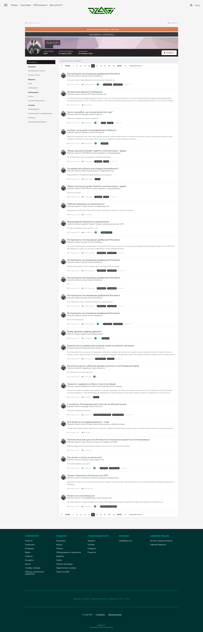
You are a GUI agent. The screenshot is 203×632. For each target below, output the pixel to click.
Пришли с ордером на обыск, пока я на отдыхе (91, 384)
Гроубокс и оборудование (109, 153)
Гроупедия (25, 5)
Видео (28, 552)
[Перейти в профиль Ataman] (63, 75)
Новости (98, 114)
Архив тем (101, 94)
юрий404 (86, 478)
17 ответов (87, 161)
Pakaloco (85, 132)
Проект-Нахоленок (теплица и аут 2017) (87, 475)
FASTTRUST (86, 153)
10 (109, 66)
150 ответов (88, 359)
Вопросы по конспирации (81, 496)
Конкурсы (100, 132)
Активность (32, 62)
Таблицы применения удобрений (34, 573)
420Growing (87, 171)
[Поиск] (191, 5)
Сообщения (32, 88)
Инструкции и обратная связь (112, 424)
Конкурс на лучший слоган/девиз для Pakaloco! (91, 130)
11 (113, 66)
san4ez (84, 76)
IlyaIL (84, 442)
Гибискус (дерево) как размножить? (86, 204)
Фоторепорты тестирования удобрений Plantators (93, 74)
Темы (30, 83)
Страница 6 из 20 (135, 66)
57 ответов (87, 450)
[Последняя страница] (125, 66)
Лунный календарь (64, 564)
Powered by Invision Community (101, 627)
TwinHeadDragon (89, 498)
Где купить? (55, 5)
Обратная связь (115, 615)
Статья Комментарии (36, 100)
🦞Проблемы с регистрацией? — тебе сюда (101, 29)
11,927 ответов (88, 84)
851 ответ (86, 432)
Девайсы (60, 556)
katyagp (85, 114)
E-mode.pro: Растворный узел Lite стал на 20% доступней (96, 404)
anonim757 (86, 94)
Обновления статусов (36, 71)
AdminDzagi (87, 424)
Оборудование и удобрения (68, 552)
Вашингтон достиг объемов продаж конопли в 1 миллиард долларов (103, 366)
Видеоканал (97, 334)
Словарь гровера (32, 568)
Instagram (92, 548)
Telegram (91, 541)
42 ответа (87, 415)
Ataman (70, 76)
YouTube (91, 545)
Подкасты (92, 552)
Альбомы (31, 118)
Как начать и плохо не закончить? (84, 457)
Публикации (39, 5)
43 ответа (87, 468)
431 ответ (87, 397)
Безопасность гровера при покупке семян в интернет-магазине (100, 345)
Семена (59, 548)
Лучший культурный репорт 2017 (109, 224)
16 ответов (87, 214)
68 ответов (87, 143)
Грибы (59, 560)
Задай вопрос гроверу (66, 568)
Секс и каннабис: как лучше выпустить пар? (90, 112)
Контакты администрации (161, 541)
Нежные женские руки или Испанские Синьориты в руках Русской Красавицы (108, 439)
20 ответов (87, 105)
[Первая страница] (61, 66)
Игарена (85, 348)
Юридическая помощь (112, 386)
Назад (67, 66)
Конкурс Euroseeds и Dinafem (105, 442)
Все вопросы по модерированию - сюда (88, 422)
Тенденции (30, 545)
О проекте (100, 615)
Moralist (85, 460)
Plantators (98, 76)
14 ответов (87, 506)
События (29, 556)
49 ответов (87, 179)
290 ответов (88, 488)
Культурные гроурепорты (107, 478)
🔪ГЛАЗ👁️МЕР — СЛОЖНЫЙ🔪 (101, 34)
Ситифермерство (106, 171)
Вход (197, 5)
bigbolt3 (85, 224)
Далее (119, 66)
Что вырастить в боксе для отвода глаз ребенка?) (92, 168)
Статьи (30, 96)
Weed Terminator (89, 386)
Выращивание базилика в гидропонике (88, 222)
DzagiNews (86, 368)
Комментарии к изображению (40, 113)
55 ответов (87, 123)
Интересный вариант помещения (84, 92)
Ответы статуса (34, 75)
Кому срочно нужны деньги (84, 331)
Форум (14, 5)
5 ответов (87, 377)
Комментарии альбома (37, 122)
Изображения (33, 109)
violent (84, 206)
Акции (28, 564)
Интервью (29, 548)
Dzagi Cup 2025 (62, 572)
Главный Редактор (158, 545)
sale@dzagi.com (125, 541)
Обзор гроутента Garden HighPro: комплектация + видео (96, 151)
